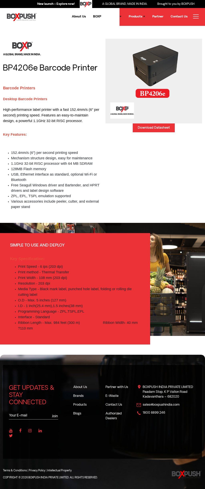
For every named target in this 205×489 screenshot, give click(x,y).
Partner (157, 16)
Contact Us (179, 16)
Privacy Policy (37, 470)
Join (55, 416)
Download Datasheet (154, 127)
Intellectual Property (59, 470)
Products (136, 16)
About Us (79, 16)
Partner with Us (117, 387)
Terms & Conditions (15, 470)
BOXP (97, 16)
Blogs (77, 413)
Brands (114, 16)
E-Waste (112, 396)
